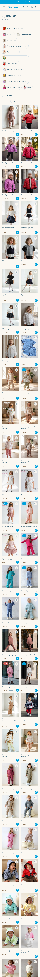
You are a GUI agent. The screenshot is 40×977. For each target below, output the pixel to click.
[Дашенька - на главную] (13, 7)
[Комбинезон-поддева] (10, 120)
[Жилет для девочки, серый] (29, 251)
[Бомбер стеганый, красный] (29, 120)
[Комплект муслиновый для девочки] (10, 383)
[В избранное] (16, 108)
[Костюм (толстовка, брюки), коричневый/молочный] (10, 710)
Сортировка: (5, 101)
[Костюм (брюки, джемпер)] (29, 516)
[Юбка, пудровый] (10, 516)
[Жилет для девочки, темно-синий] (29, 217)
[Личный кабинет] (32, 7)
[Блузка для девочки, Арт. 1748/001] (29, 318)
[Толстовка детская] (29, 842)
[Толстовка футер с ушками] (10, 908)
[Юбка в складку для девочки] (10, 217)
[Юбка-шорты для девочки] (10, 318)
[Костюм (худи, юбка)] (10, 676)
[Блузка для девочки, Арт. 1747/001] (10, 350)
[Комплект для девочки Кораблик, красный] (29, 710)
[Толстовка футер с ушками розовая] (29, 941)
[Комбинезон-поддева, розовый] (10, 842)
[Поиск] (23, 7)
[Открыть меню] (4, 7)
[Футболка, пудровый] (10, 548)
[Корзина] (36, 7)
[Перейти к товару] (17, 134)
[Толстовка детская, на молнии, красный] (29, 875)
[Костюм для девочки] (29, 548)
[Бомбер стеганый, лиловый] (10, 152)
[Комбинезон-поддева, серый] (29, 810)
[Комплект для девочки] (29, 350)
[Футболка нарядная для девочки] (10, 285)
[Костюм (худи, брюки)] (10, 644)
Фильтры (9, 95)
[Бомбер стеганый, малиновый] (29, 152)
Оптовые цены (32, 2)
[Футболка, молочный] (29, 484)
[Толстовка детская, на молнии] (10, 875)
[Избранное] (28, 7)
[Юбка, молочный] (10, 484)
